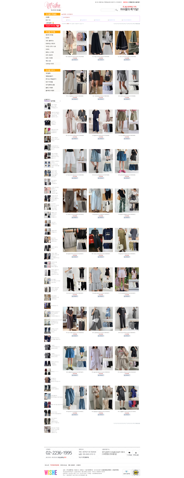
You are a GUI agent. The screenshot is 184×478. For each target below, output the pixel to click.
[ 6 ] (124, 23)
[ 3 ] (118, 23)
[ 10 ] (133, 23)
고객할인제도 (132, 2)
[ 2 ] (115, 23)
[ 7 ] (126, 23)
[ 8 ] (129, 23)
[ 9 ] (131, 23)
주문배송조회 (107, 2)
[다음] (136, 23)
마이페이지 (119, 2)
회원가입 (101, 2)
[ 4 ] (120, 23)
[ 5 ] (122, 23)
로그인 (96, 2)
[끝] (139, 23)
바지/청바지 (70, 14)
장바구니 (113, 2)
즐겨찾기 (138, 2)
